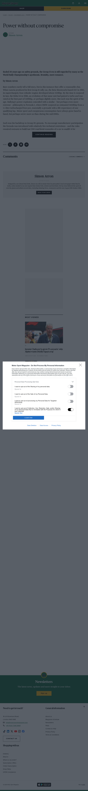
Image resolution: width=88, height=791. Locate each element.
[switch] (70, 386)
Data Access (44, 425)
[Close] (81, 366)
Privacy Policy (56, 425)
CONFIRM (29, 418)
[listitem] (44, 382)
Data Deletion (31, 425)
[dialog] (44, 395)
